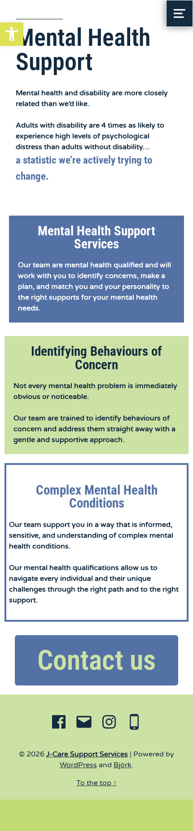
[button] (11, 34)
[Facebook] (58, 724)
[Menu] (179, 13)
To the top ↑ (96, 782)
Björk (123, 764)
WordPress (78, 764)
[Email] (83, 724)
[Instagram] (109, 724)
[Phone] (134, 724)
